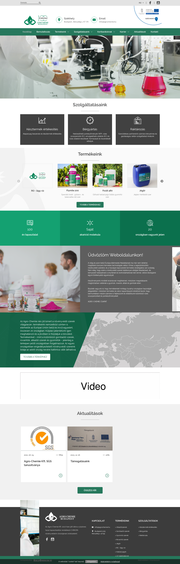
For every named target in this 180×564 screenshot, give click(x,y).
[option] (37, 179)
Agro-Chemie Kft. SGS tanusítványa (38, 463)
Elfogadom (91, 562)
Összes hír (90, 490)
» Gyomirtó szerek (121, 535)
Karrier (123, 32)
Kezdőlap (27, 32)
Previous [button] (18, 181)
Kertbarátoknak (104, 32)
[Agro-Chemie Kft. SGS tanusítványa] (43, 438)
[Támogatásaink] (89, 438)
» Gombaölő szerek (122, 531)
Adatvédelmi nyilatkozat (110, 562)
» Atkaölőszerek (121, 527)
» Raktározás (143, 535)
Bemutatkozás (43, 32)
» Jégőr (118, 544)
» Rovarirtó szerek (121, 539)
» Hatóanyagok (120, 552)
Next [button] (161, 181)
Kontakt (154, 32)
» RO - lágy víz (120, 548)
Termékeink (60, 32)
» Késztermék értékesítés (147, 527)
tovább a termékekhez (90, 205)
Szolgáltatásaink (82, 32)
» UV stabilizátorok (122, 556)
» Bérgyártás (143, 531)
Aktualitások (140, 32)
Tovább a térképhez (35, 357)
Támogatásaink (80, 461)
